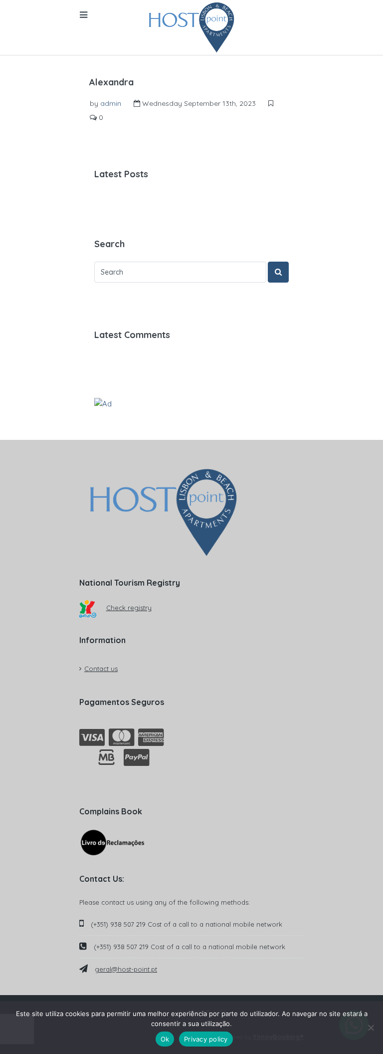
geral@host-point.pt (126, 969)
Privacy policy (206, 1039)
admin (110, 103)
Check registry (129, 608)
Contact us (101, 669)
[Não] (371, 1028)
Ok (165, 1039)
